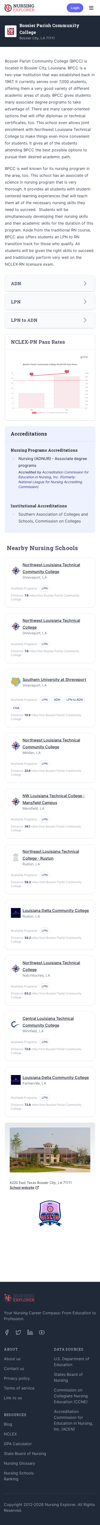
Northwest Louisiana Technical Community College (51, 568)
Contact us (14, 1368)
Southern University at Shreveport (54, 679)
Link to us (13, 1397)
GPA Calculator (18, 1443)
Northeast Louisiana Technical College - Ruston (51, 855)
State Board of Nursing (25, 1453)
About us (12, 1358)
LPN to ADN (75, 699)
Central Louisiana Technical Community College (48, 1022)
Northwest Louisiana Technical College (51, 624)
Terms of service (19, 1388)
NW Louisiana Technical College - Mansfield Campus (54, 799)
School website (22, 1187)
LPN (45, 588)
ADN (57, 699)
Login (75, 8)
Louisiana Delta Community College (56, 910)
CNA (16, 708)
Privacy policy (17, 1378)
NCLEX (10, 1433)
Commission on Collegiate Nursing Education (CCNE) (71, 1396)
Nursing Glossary (19, 1463)
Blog (8, 1424)
